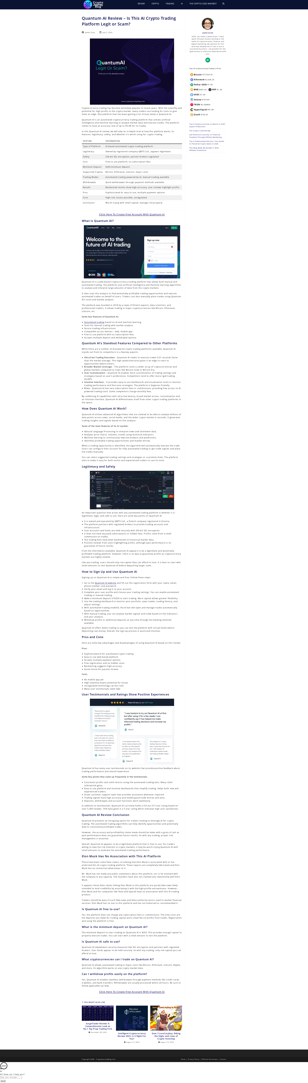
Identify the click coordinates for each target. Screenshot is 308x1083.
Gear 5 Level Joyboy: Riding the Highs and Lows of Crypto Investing (166, 1036)
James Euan (90, 32)
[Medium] (207, 60)
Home (183, 1059)
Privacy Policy (193, 1059)
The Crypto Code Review (200, 131)
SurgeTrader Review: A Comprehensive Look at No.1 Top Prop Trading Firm (97, 1026)
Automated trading (94, 322)
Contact (223, 1059)
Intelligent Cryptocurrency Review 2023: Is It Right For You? (132, 1036)
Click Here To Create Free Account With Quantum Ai (132, 214)
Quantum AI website (105, 583)
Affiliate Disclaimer (210, 1059)
